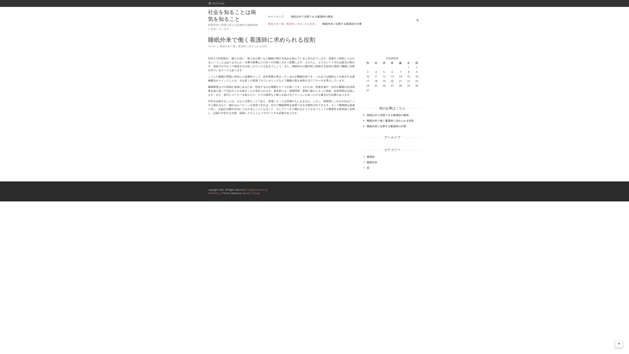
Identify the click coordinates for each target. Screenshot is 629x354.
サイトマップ (276, 16)
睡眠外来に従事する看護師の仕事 (342, 24)
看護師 (371, 156)
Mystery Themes (251, 193)
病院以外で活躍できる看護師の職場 (312, 16)
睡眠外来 (372, 162)
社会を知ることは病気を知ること (232, 16)
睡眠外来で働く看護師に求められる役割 (291, 24)
